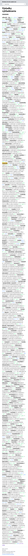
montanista (8, 261)
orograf (4, 243)
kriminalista (16, 532)
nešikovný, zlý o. (15, 68)
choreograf (14, 440)
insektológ (21, 114)
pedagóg (16, 464)
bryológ (10, 99)
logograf (4, 327)
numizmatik (16, 448)
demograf (22, 299)
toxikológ (22, 194)
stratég (23, 309)
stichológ (15, 360)
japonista (4, 425)
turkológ (13, 412)
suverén (22, 38)
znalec (3, 545)
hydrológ (23, 225)
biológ (19, 73)
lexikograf (8, 353)
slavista (4, 376)
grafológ (23, 366)
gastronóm (5, 461)
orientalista (5, 419)
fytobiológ (4, 76)
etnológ (23, 341)
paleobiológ (13, 146)
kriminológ (9, 476)
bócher (20, 487)
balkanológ (14, 382)
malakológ (8, 125)
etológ (15, 178)
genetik (7, 184)
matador (15, 28)
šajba (10, 20)
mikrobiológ (22, 83)
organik (14, 209)
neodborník (4, 69)
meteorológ (20, 214)
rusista (6, 389)
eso (22, 33)
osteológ (21, 166)
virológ (16, 87)
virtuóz (7, 30)
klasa (6, 28)
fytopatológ (5, 112)
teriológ (4, 133)
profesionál (21, 22)
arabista (9, 414)
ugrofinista (13, 391)
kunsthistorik (16, 433)
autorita (8, 42)
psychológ (18, 302)
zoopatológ (5, 138)
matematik (20, 264)
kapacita (23, 27)
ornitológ (10, 130)
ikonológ (14, 427)
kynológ (4, 137)
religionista (21, 479)
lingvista (21, 348)
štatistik (4, 338)
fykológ (4, 96)
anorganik (4, 212)
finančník (20, 530)
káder (10, 37)
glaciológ (4, 224)
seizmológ (12, 255)
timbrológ (4, 453)
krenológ (5, 260)
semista (17, 420)
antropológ (15, 79)
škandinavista (17, 397)
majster (20, 17)
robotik (24, 279)
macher (19, 19)
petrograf (4, 248)
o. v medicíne (11, 69)
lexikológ (5, 355)
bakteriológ (9, 86)
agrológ (16, 155)
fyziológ (22, 168)
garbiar (4, 528)
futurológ (4, 296)
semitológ (5, 420)
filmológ (8, 443)
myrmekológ (5, 117)
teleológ (22, 319)
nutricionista (20, 463)
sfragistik (4, 458)
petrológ (15, 246)
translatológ (9, 371)
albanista (8, 386)
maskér (12, 509)
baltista (21, 386)
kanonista (17, 499)
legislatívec (6, 497)
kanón (3, 32)
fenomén (10, 43)
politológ (8, 307)
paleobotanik (5, 150)
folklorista (18, 345)
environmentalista (18, 174)
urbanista (13, 430)
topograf (23, 261)
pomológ (4, 107)
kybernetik (20, 274)
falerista (17, 455)
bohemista (13, 378)
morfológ (18, 158)
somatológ (5, 83)
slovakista (20, 376)
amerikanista (5, 410)
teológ (3, 486)
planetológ (18, 235)
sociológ (4, 305)
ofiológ (10, 128)
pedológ (21, 155)
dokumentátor (6, 364)
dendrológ (5, 106)
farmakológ (9, 189)
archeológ (13, 330)
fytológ (16, 76)
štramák (4, 22)
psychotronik (21, 281)
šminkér (4, 510)
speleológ (12, 228)
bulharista (16, 384)
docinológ (4, 469)
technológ (12, 518)
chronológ (10, 328)
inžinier (15, 60)
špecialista (8, 19)
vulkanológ (17, 256)
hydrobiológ (5, 92)
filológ (12, 350)
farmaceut (21, 191)
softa (9, 492)
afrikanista (5, 417)
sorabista (7, 381)
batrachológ (5, 124)
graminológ (23, 102)
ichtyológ (4, 122)
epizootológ (13, 140)
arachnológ (11, 119)
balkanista (4, 382)
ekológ (7, 173)
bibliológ (22, 358)
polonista (4, 379)
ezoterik (13, 282)
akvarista (16, 535)
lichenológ (8, 97)
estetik (8, 437)
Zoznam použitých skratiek (8, 554)
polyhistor (11, 63)
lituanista (18, 387)
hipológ (4, 135)
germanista (12, 394)
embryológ (5, 181)
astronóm (10, 233)
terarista (12, 538)
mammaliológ (15, 132)
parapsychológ (6, 282)
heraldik (4, 445)
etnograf (7, 341)
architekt (14, 525)
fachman (13, 25)
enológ (7, 110)
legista (9, 502)
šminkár (20, 509)
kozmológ (16, 230)
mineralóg (8, 250)
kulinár (16, 459)
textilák (12, 522)
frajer (19, 20)
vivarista (14, 541)
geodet (19, 240)
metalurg (20, 515)
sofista (19, 315)
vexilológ (8, 446)
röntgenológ (5, 201)
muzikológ (16, 438)
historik (4, 325)
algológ (16, 94)
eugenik (14, 186)
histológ (15, 165)
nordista (13, 396)
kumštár (18, 37)
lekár (19, 69)
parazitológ (18, 89)
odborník (4, 17)
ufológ (3, 287)
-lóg (9, 17)
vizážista (4, 514)
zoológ (16, 78)
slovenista (16, 379)
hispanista (5, 404)
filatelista (11, 451)
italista (11, 402)
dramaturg (5, 505)
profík (9, 24)
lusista (20, 405)
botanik (18, 74)
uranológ (19, 233)
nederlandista (21, 399)
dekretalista (12, 500)
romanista (13, 400)
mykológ (17, 101)
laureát (23, 56)
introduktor (18, 65)
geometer (4, 242)
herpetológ (8, 127)
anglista (16, 407)
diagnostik (5, 71)
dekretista (5, 500)
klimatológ (14, 217)
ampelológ (5, 109)
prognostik (9, 291)
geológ (22, 243)
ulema (13, 489)
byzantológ (19, 425)
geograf (4, 240)
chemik (4, 205)
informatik (5, 273)
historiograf (10, 325)
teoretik (12, 51)
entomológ (12, 114)
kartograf (16, 263)
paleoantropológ (6, 153)
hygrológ (13, 219)
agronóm (16, 156)
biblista (22, 481)
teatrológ (13, 441)
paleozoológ (8, 143)
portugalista (15, 405)
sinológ (12, 423)
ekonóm (19, 333)
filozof (6, 312)
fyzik (19, 196)
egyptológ (4, 415)
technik (16, 45)
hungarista (18, 389)
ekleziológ (19, 482)
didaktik (8, 471)
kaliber (13, 33)
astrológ (4, 494)
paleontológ (20, 146)
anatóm (10, 161)
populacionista (9, 301)
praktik (5, 48)
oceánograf (18, 220)
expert (8, 27)
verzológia (20, 361)
